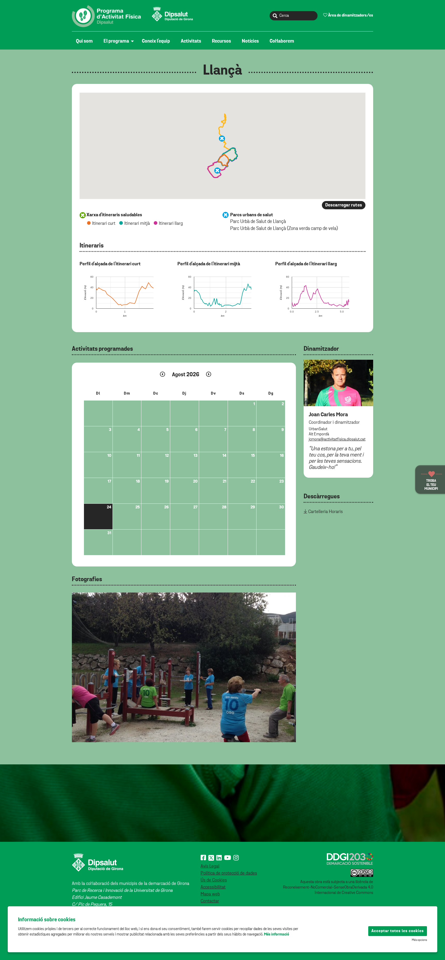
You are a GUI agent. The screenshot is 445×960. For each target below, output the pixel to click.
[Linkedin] (219, 858)
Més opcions (419, 940)
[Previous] (78, 662)
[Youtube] (227, 858)
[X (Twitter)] (211, 858)
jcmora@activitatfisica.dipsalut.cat (337, 439)
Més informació (276, 934)
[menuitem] (85, 41)
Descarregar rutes (343, 205)
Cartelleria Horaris (325, 511)
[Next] (289, 662)
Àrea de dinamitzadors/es (350, 15)
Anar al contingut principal (96, 3)
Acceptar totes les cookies (397, 931)
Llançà (222, 71)
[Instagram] (236, 858)
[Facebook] (203, 858)
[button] (217, 170)
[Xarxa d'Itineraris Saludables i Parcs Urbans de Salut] (133, 16)
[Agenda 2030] (350, 859)
